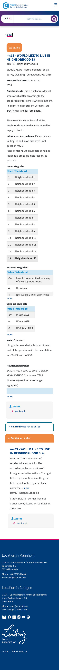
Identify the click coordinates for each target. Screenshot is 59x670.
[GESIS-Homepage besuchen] (16, 5)
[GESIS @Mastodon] (28, 617)
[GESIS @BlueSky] (4, 617)
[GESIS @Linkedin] (14, 617)
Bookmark (20, 411)
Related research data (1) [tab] (25, 427)
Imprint (6, 651)
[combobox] (29, 18)
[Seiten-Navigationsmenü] (55, 4)
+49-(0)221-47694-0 (18, 606)
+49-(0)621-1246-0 (17, 574)
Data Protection (20, 651)
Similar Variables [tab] (20, 438)
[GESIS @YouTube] (23, 617)
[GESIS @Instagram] (19, 617)
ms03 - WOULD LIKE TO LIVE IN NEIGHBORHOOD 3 (30, 451)
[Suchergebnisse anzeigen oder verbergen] (54, 19)
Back (9, 35)
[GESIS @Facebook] (9, 617)
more (9, 298)
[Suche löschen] (48, 18)
